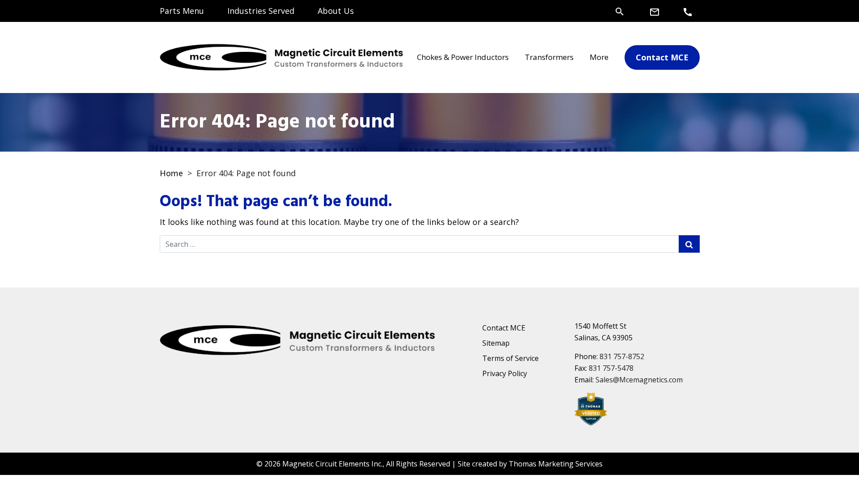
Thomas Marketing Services (556, 464)
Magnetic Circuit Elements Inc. (332, 464)
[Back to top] (829, 453)
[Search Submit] (689, 244)
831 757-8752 (622, 356)
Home (171, 173)
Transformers (549, 57)
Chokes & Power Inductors (463, 57)
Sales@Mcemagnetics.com (639, 380)
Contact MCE (503, 328)
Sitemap (496, 343)
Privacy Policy (504, 373)
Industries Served (260, 10)
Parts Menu (182, 10)
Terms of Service (510, 358)
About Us (336, 10)
